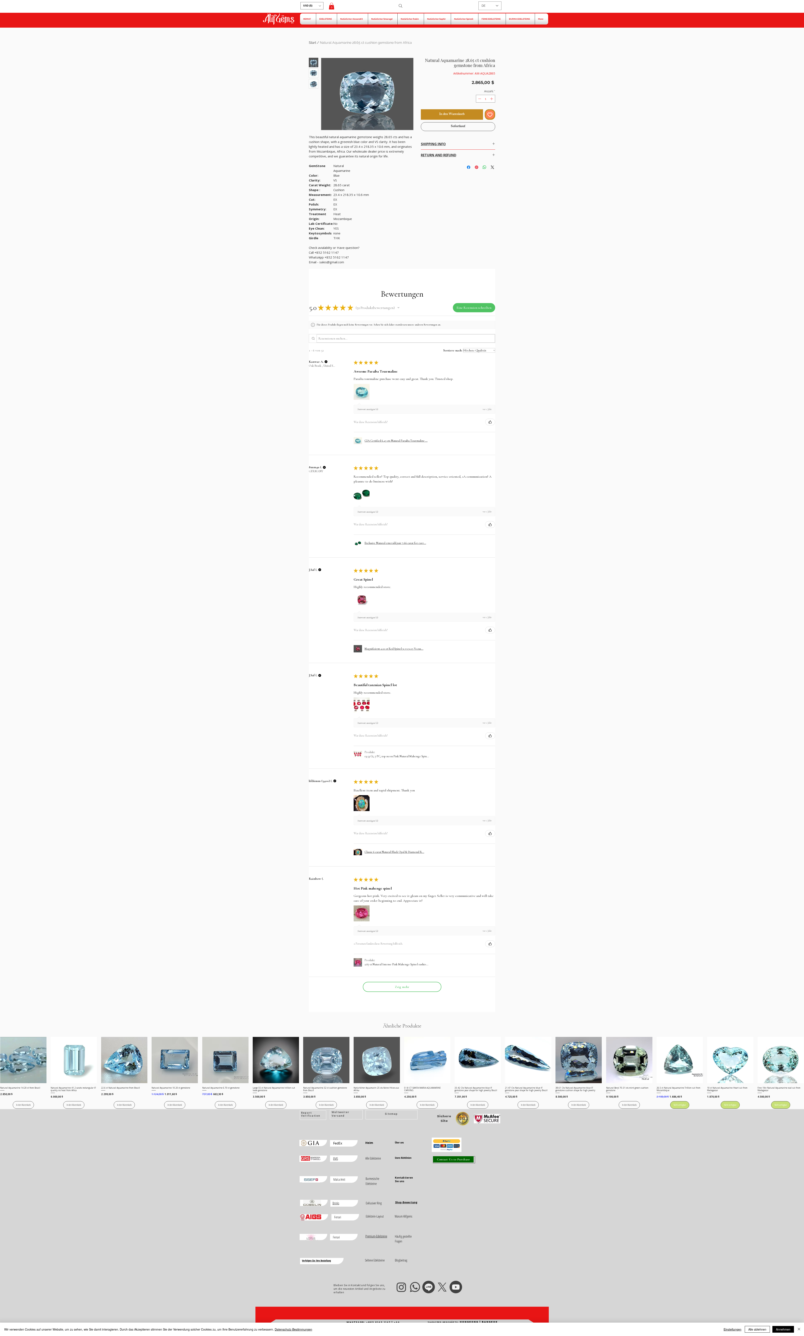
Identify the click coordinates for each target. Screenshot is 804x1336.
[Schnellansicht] (23, 1060)
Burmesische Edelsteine (372, 1181)
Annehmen (783, 1329)
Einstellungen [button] (732, 1329)
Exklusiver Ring (374, 1203)
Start (312, 43)
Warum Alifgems (403, 1216)
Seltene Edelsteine (375, 1260)
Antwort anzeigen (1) (367, 409)
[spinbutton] (485, 98)
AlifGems (278, 19)
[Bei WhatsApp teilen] (484, 164)
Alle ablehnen (757, 1329)
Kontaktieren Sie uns (404, 1179)
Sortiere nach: (452, 350)
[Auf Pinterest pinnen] (476, 164)
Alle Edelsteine (373, 1158)
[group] (402, 1073)
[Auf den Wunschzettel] (490, 114)
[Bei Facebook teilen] (468, 164)
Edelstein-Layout (375, 1216)
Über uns (399, 1142)
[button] (311, 5)
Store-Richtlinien (403, 1158)
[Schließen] (798, 1329)
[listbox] (311, 5)
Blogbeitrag (401, 1260)
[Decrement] (479, 98)
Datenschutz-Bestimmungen (293, 1329)
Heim (369, 1143)
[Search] (400, 5)
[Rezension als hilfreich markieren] (490, 422)
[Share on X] (492, 164)
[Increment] (492, 98)
